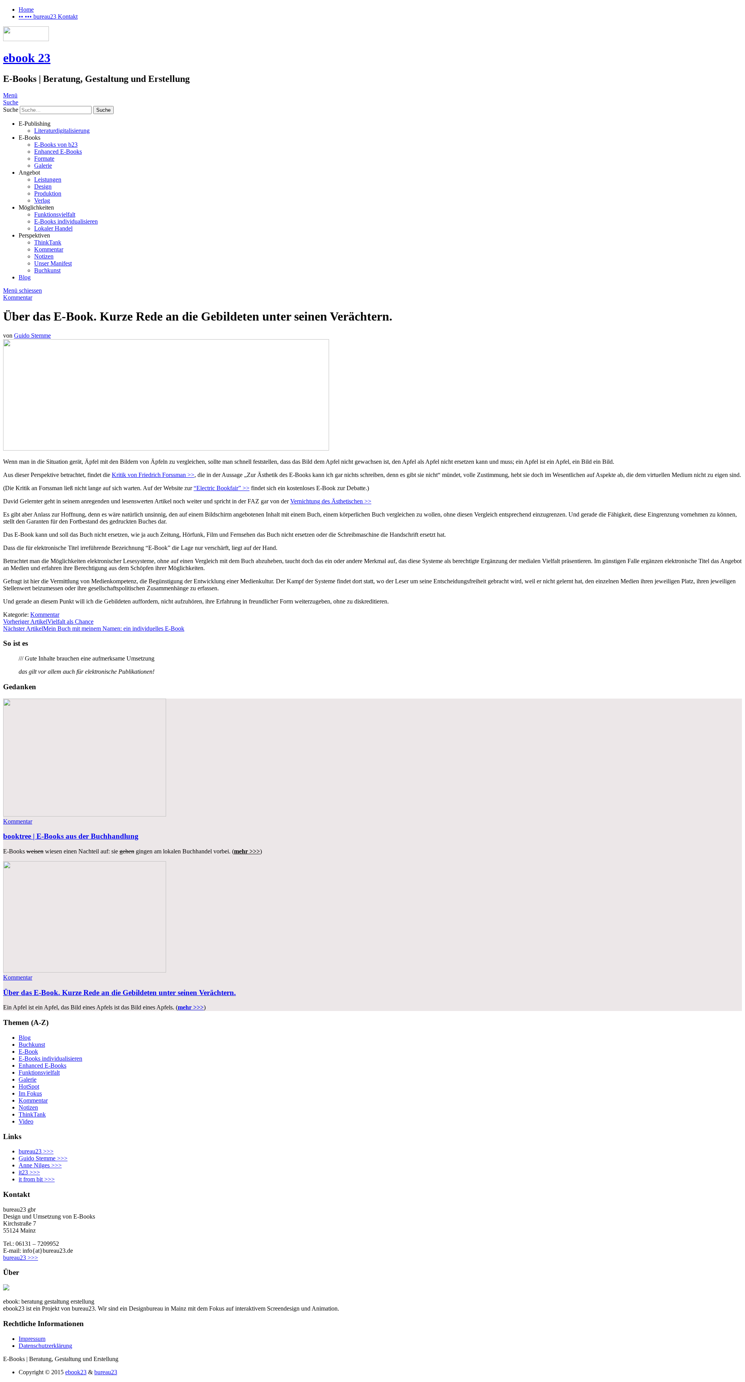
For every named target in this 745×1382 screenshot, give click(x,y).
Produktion (47, 193)
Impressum (32, 1338)
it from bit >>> (37, 1179)
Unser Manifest (53, 263)
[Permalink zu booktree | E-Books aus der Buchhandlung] (84, 814)
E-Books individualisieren (66, 221)
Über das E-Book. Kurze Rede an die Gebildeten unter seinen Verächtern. (119, 992)
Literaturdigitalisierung (62, 130)
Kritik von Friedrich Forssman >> (153, 475)
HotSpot (29, 1086)
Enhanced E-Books (58, 151)
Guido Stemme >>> (43, 1158)
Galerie (43, 165)
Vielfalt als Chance (48, 621)
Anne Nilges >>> (40, 1165)
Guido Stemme (32, 335)
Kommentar (48, 249)
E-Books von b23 (56, 144)
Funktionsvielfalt (54, 214)
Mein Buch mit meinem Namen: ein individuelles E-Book (93, 628)
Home (26, 9)
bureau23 (105, 1372)
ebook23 (76, 1372)
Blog (25, 277)
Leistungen (47, 179)
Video (26, 1121)
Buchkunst (47, 270)
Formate (44, 158)
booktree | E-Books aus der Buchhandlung (71, 836)
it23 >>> (29, 1172)
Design (43, 186)
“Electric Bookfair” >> (221, 488)
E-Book (28, 1051)
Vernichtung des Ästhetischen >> (330, 501)
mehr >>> (191, 1007)
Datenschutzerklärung (45, 1345)
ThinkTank (47, 242)
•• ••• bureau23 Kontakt (48, 16)
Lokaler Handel (53, 228)
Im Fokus (30, 1093)
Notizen (44, 256)
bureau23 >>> (36, 1151)
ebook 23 (26, 58)
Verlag (42, 200)
